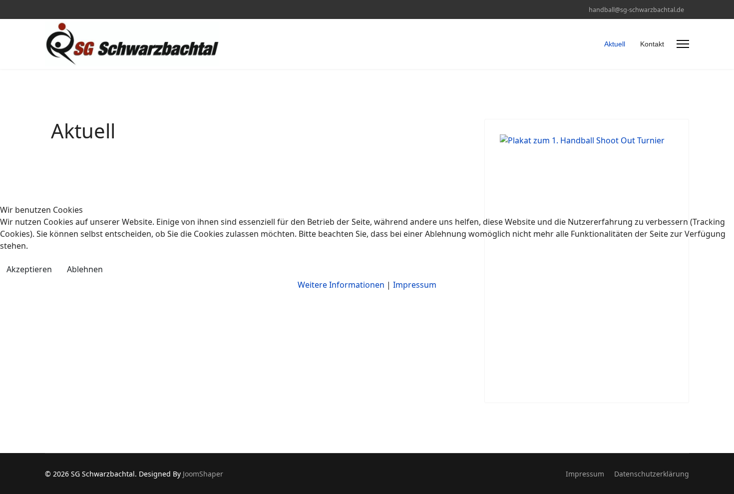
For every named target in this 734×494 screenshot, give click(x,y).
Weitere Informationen (341, 284)
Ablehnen (85, 269)
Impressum (414, 284)
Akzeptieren (29, 269)
